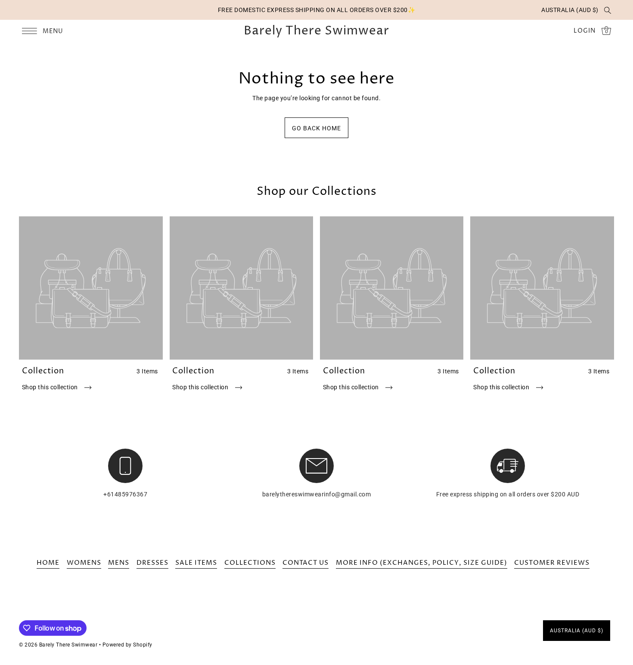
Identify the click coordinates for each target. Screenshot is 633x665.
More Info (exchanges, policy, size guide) (421, 562)
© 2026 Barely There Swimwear (58, 645)
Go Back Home (316, 128)
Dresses (152, 562)
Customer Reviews (552, 562)
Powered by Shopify (127, 645)
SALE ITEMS (196, 562)
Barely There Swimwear (316, 31)
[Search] (607, 10)
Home (48, 562)
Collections (250, 562)
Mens (118, 562)
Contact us (305, 562)
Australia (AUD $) (570, 9)
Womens (84, 562)
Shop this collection (51, 387)
